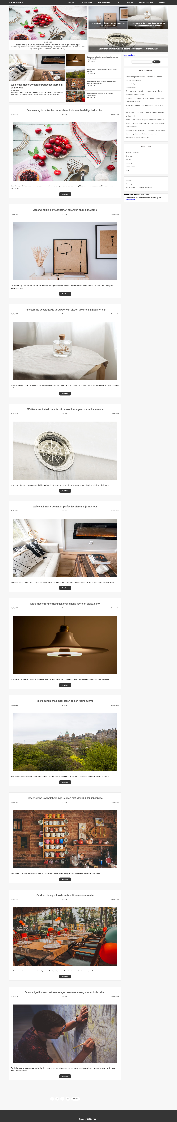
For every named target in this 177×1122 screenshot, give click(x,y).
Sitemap (129, 184)
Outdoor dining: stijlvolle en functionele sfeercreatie (65, 895)
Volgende (75, 1099)
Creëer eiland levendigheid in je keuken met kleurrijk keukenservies (101, 82)
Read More (65, 194)
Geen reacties (115, 114)
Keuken (129, 160)
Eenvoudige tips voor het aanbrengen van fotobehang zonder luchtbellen (65, 992)
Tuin (117, 2)
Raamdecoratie (104, 2)
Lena (65, 114)
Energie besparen (146, 2)
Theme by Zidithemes (87, 1119)
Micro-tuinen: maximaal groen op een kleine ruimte (65, 700)
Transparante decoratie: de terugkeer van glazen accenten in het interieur (148, 24)
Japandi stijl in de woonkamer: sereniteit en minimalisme (108, 24)
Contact (162, 2)
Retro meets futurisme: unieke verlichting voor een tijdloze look (65, 603)
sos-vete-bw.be (16, 2)
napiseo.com (130, 200)
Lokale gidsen (86, 2)
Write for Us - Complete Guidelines (139, 187)
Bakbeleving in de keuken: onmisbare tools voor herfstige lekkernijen (48, 44)
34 (68, 1099)
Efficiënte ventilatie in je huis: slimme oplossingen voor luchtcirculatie (128, 49)
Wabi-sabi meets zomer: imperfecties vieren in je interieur (65, 506)
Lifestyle (129, 2)
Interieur (71, 2)
